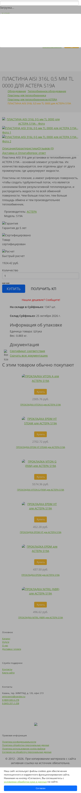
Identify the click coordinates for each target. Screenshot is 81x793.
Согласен (40, 788)
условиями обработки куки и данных (25, 781)
